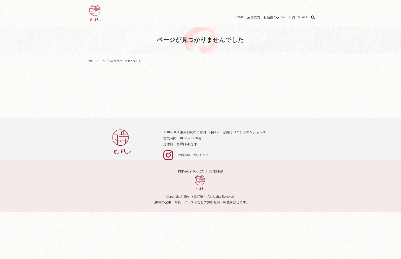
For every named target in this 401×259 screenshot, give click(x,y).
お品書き (269, 17)
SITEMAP (216, 171)
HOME (239, 17)
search (316, 17)
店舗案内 (253, 17)
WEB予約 (288, 17)
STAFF (303, 17)
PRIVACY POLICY (191, 171)
